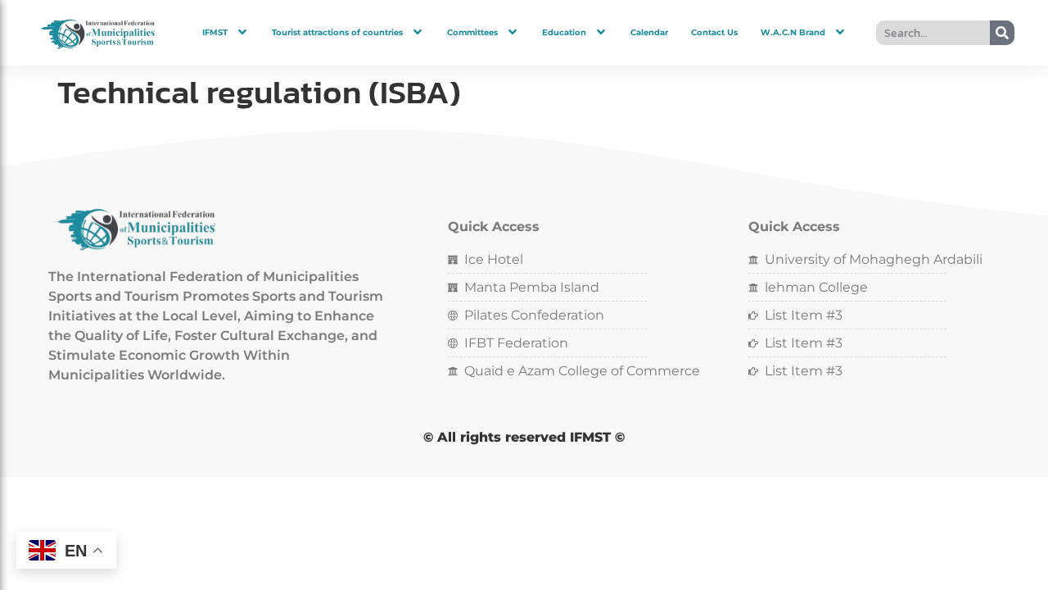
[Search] (1002, 32)
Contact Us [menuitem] (714, 32)
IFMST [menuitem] (215, 32)
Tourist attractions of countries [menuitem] (337, 32)
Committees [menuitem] (472, 32)
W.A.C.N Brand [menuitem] (793, 32)
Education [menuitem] (564, 32)
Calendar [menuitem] (649, 32)
